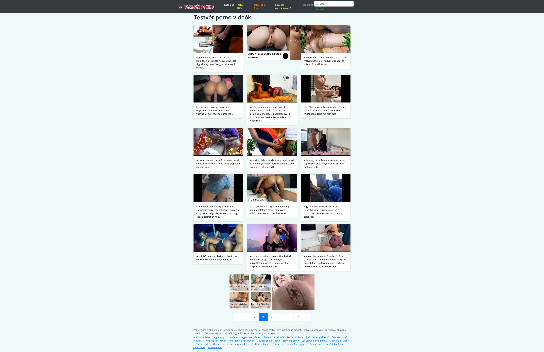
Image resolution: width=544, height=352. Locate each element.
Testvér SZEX (240, 6)
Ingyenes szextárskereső (283, 6)
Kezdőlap (229, 4)
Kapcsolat (307, 4)
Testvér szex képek (259, 6)
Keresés (320, 9)
